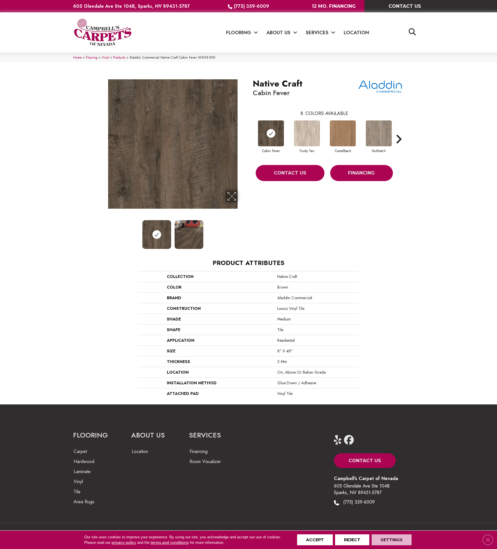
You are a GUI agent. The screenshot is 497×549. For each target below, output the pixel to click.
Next (241, 232)
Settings (392, 539)
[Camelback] (342, 133)
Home (77, 57)
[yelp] (340, 440)
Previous (104, 232)
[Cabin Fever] (271, 133)
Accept (315, 539)
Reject (352, 539)
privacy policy (124, 542)
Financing (361, 173)
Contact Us (290, 173)
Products (119, 57)
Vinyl (105, 57)
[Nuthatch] (378, 133)
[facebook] (350, 440)
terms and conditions (170, 542)
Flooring (92, 57)
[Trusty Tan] (307, 133)
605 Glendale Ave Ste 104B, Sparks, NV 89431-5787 (131, 6)
